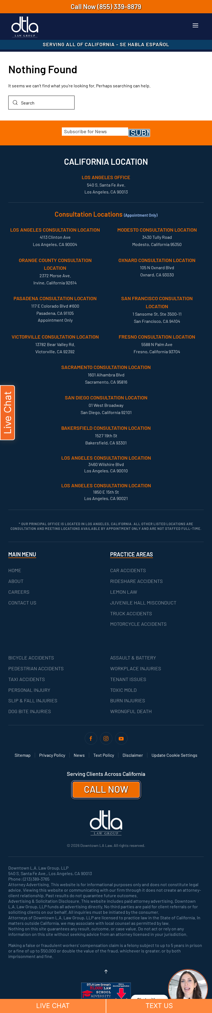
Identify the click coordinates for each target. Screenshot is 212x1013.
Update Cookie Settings (174, 755)
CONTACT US (22, 603)
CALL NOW (106, 789)
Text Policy (103, 755)
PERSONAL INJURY (29, 690)
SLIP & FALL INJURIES (32, 700)
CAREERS (19, 592)
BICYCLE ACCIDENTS (31, 658)
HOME (14, 570)
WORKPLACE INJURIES (135, 668)
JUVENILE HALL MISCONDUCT (143, 603)
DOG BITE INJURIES (29, 711)
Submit (140, 133)
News (79, 755)
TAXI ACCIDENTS (26, 679)
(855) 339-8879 (119, 6)
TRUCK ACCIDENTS (131, 613)
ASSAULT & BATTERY (133, 658)
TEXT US (159, 1006)
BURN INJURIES (127, 700)
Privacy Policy (52, 755)
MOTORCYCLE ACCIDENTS (138, 624)
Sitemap (23, 755)
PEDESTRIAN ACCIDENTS (36, 668)
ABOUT (15, 581)
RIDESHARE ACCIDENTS (136, 581)
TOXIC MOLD (123, 690)
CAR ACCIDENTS (128, 570)
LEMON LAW (123, 592)
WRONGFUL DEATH (131, 711)
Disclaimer (133, 755)
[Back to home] (25, 27)
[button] (195, 25)
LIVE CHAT (53, 1006)
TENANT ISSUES (128, 679)
